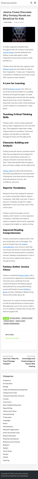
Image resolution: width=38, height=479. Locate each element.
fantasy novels (8, 69)
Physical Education (9, 436)
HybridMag (24, 476)
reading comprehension (11, 323)
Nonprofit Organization (11, 430)
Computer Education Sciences (13, 396)
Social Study (7, 451)
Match (5, 423)
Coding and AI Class (10, 393)
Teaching (6, 460)
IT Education (7, 417)
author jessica (15, 318)
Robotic (5, 448)
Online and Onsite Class (11, 433)
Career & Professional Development (15, 390)
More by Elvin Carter (12, 338)
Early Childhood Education (12, 405)
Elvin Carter (8, 22)
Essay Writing (7, 408)
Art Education (7, 383)
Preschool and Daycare (11, 439)
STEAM (5, 457)
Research (6, 445)
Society (5, 454)
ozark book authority (21, 473)
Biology (5, 387)
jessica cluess (20, 321)
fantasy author (24, 275)
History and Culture (9, 411)
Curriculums (7, 402)
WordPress (13, 476)
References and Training (11, 442)
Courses (6, 399)
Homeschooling (8, 414)
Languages (6, 420)
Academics (7, 380)
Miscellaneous (8, 426)
